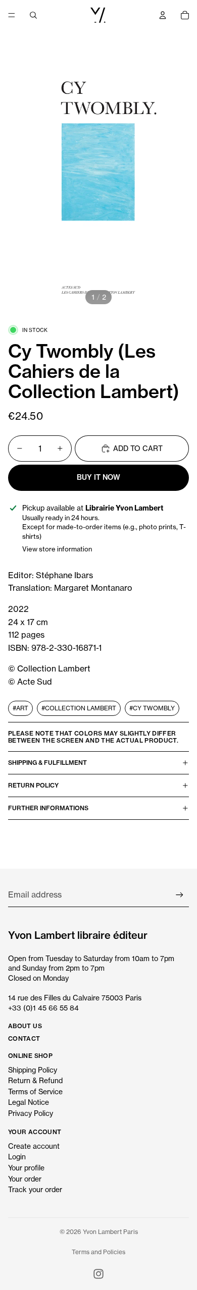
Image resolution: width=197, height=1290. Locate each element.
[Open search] (33, 15)
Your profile (26, 1167)
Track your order (35, 1189)
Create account (34, 1146)
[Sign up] (179, 894)
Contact (24, 1038)
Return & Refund (35, 1080)
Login (17, 1156)
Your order (24, 1178)
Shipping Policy (32, 1069)
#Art (20, 708)
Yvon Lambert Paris (110, 1232)
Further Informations (48, 808)
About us (25, 1026)
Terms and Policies (98, 1252)
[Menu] (11, 15)
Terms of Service (35, 1091)
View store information (57, 549)
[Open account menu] (163, 15)
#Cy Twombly (152, 708)
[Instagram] (98, 1274)
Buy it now (98, 477)
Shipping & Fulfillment (47, 762)
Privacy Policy (30, 1113)
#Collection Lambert (78, 708)
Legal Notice (28, 1102)
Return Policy (33, 785)
